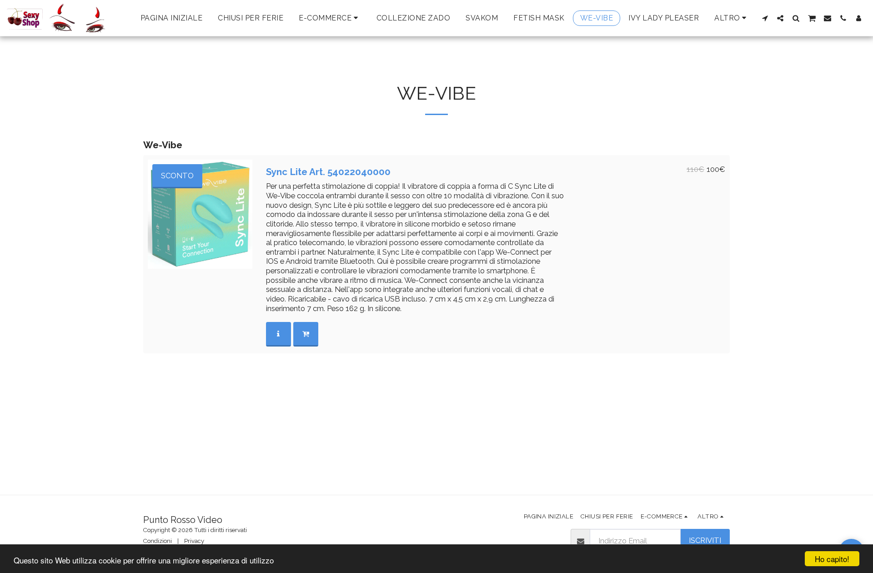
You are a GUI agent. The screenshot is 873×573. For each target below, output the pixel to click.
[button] (765, 18)
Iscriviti (705, 540)
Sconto (177, 175)
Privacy (194, 541)
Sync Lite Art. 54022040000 (328, 171)
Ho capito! (832, 558)
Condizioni (157, 541)
